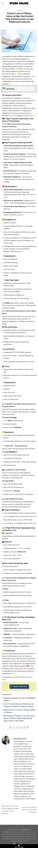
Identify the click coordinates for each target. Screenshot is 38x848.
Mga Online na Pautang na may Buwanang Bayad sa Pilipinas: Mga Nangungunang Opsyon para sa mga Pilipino (19, 718)
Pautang (19, 10)
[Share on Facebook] (13, 727)
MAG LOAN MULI (20, 686)
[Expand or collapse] (34, 88)
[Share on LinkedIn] (27, 727)
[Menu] (2, 3)
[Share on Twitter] (17, 727)
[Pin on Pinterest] (24, 727)
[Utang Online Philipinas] (19, 3)
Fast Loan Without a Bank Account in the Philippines (29, 809)
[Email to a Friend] (20, 727)
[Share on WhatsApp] (10, 727)
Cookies (17, 827)
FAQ (22, 827)
